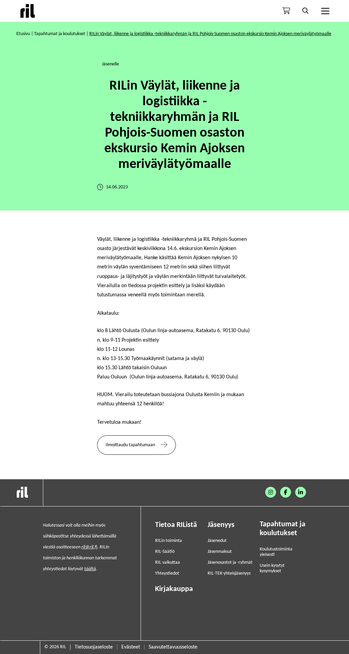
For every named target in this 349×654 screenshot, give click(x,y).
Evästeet (130, 647)
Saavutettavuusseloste (173, 647)
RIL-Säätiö (164, 551)
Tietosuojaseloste (94, 647)
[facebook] (285, 492)
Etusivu (23, 33)
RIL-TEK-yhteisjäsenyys (229, 573)
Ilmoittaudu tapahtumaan (130, 445)
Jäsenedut (217, 540)
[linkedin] (300, 492)
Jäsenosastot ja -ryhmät (230, 562)
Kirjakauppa (174, 589)
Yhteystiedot (167, 573)
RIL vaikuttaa (167, 562)
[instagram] (270, 492)
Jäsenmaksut (220, 551)
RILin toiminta (168, 540)
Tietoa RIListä (176, 525)
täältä (90, 569)
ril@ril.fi (89, 547)
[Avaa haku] (305, 11)
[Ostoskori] (286, 11)
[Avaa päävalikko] (324, 11)
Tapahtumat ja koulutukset (59, 33)
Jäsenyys (221, 525)
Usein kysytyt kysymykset (272, 568)
